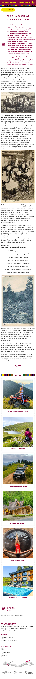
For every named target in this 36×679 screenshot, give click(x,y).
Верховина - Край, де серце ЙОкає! (11, 609)
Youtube (6, 655)
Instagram (7, 652)
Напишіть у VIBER (9, 637)
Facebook (7, 649)
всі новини (9, 9)
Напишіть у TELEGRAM (10, 640)
